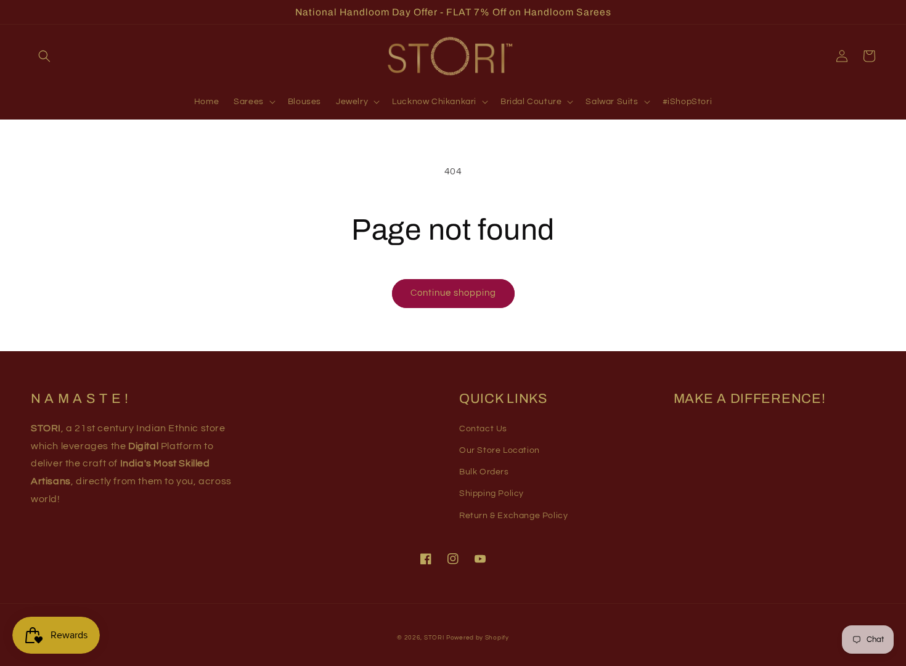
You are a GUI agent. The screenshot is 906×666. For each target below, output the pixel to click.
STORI (434, 638)
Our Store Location (499, 450)
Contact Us (483, 428)
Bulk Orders (484, 472)
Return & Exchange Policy (513, 515)
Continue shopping (453, 293)
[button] (44, 56)
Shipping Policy (491, 493)
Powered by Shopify (477, 638)
